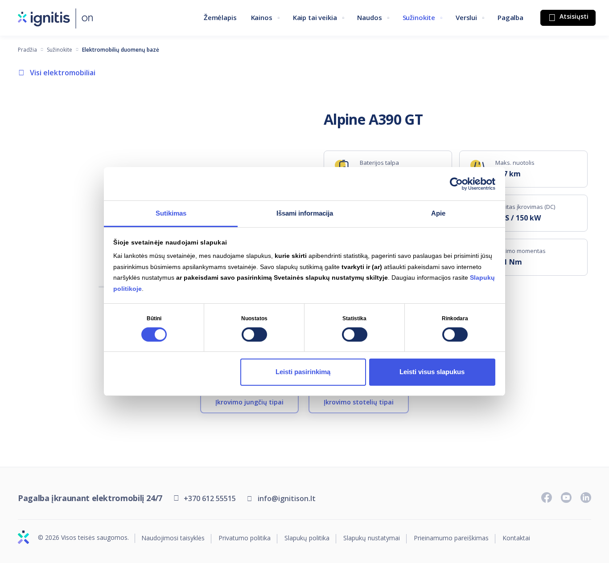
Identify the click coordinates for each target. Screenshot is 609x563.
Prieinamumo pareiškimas (451, 538)
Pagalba (510, 17)
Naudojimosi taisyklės (173, 538)
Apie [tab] (438, 213)
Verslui (466, 17)
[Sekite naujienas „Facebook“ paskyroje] (546, 497)
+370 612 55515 (210, 498)
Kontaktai (516, 538)
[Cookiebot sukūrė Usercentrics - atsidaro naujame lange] (456, 183)
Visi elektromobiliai (62, 73)
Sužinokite (419, 17)
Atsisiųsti (573, 16)
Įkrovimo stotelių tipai (359, 402)
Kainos (261, 17)
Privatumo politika (244, 538)
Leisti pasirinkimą (303, 371)
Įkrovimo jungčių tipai (249, 402)
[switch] (254, 334)
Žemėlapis (220, 17)
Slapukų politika (306, 538)
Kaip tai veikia (315, 17)
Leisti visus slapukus (432, 371)
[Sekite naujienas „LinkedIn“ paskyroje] (585, 497)
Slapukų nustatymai (371, 538)
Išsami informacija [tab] (304, 213)
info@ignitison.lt (287, 498)
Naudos (369, 17)
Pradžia (27, 49)
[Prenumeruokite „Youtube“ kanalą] (566, 497)
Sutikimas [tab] (171, 213)
